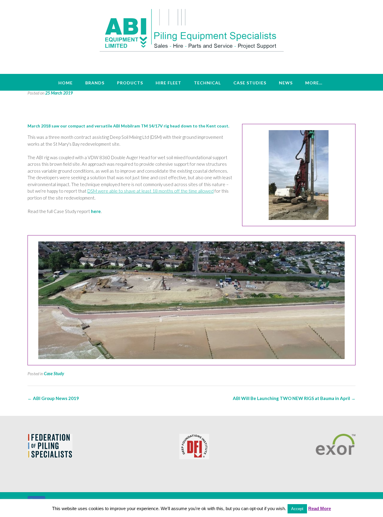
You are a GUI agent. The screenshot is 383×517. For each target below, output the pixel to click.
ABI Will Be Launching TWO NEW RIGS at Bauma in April (294, 398)
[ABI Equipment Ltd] (192, 30)
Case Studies (249, 82)
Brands (94, 82)
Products (130, 82)
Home (65, 82)
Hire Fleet (168, 82)
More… (314, 82)
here (96, 211)
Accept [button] (297, 509)
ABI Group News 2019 (53, 398)
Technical (207, 82)
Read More (319, 508)
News (286, 82)
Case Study (54, 373)
